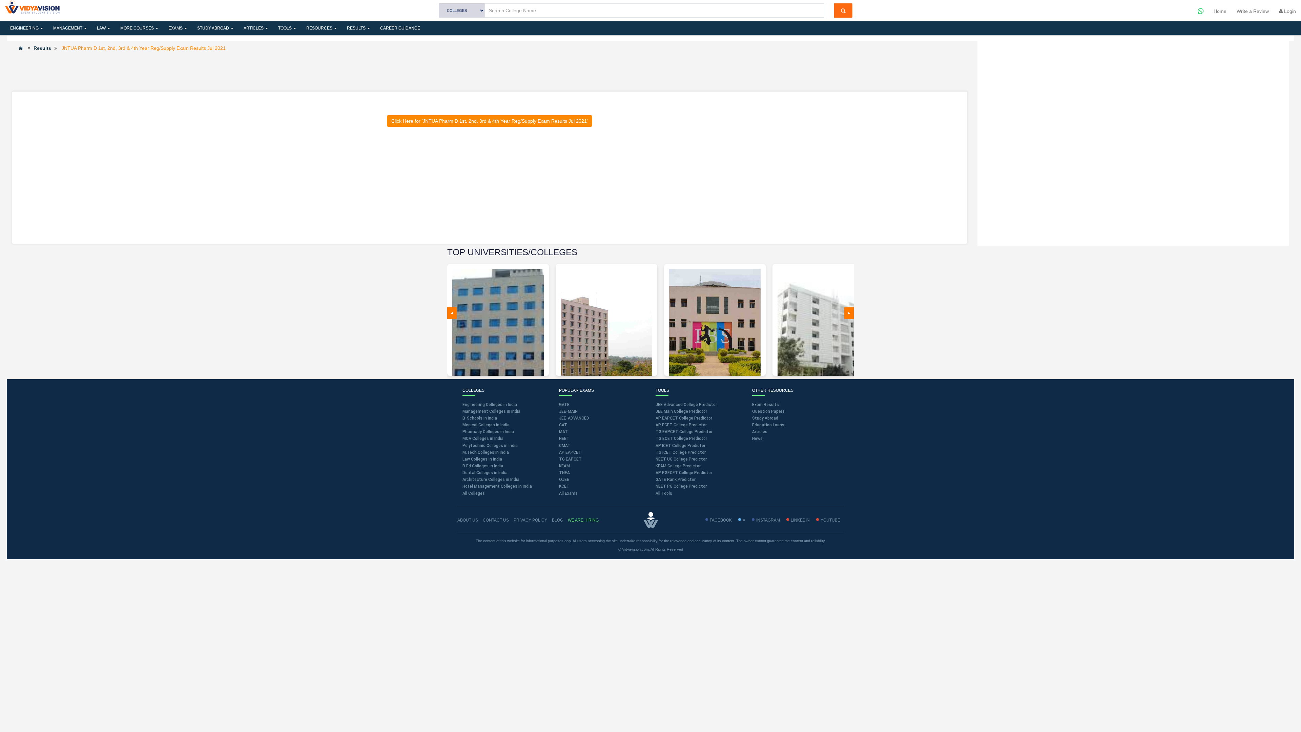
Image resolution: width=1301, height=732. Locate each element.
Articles (254, 28)
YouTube (830, 520)
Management (68, 28)
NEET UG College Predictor (681, 459)
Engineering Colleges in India (489, 404)
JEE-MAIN (568, 411)
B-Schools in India (479, 418)
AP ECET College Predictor (681, 425)
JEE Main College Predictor (681, 411)
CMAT (565, 445)
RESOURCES (319, 28)
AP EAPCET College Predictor (684, 418)
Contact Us (496, 520)
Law (102, 28)
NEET (564, 438)
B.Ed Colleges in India (482, 466)
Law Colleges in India (482, 459)
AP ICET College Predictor (680, 445)
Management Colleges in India (491, 411)
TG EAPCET (570, 459)
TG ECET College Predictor (681, 438)
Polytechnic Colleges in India (490, 445)
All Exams (568, 493)
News (757, 438)
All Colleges (473, 493)
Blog (557, 520)
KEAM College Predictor (678, 466)
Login (1289, 11)
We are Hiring (583, 520)
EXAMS (176, 28)
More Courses (137, 28)
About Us (467, 520)
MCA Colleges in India (482, 438)
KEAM (564, 466)
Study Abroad (213, 28)
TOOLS (285, 28)
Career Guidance (400, 28)
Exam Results (765, 404)
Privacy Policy (530, 520)
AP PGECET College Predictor (684, 472)
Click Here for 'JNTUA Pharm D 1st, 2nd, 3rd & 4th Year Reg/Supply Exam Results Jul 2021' (489, 121)
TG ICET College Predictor (681, 452)
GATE (564, 404)
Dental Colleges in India (485, 472)
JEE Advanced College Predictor (686, 404)
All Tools (664, 493)
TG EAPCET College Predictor (684, 431)
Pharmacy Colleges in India (488, 431)
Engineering (25, 28)
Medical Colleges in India (486, 425)
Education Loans (768, 425)
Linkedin (800, 520)
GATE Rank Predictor (676, 479)
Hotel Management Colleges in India (497, 486)
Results (357, 28)
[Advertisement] (489, 71)
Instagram (768, 520)
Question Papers (768, 411)
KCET (564, 486)
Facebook (721, 520)
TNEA (564, 472)
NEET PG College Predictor (681, 486)
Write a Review (1253, 11)
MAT (563, 431)
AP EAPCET (570, 452)
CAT (563, 425)
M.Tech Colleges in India (485, 452)
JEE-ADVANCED (574, 418)
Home (1220, 11)
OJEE (564, 479)
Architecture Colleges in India (490, 479)
